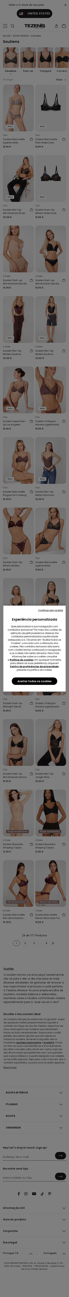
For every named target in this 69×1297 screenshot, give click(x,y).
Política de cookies (21, 659)
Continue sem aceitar (50, 610)
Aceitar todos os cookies (34, 681)
